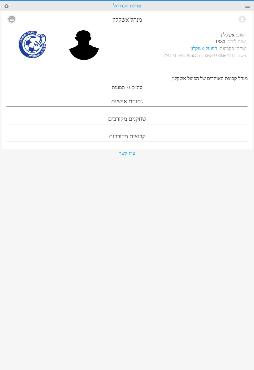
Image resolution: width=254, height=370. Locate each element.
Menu (247, 6)
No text (11, 19)
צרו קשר (127, 153)
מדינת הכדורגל (127, 5)
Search (6, 6)
